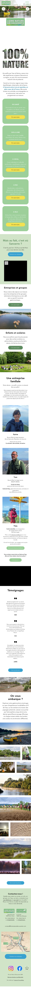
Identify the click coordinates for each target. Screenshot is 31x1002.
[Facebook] (20, 968)
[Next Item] (27, 9)
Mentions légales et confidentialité (15, 977)
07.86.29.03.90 (10, 920)
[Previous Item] (3, 9)
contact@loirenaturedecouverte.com (15, 926)
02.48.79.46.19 (22, 918)
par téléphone (7, 900)
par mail (16, 900)
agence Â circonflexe (19, 980)
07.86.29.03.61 (21, 920)
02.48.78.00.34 (11, 918)
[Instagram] (11, 968)
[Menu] (27, 3)
